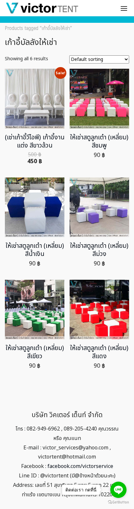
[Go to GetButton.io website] (118, 502)
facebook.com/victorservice (80, 466)
